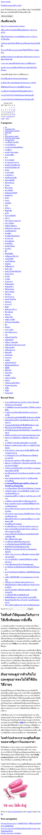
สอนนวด (8, 302)
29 (10, 116)
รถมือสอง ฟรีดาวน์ (11, 256)
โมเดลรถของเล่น (11, 385)
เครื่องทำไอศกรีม (11, 337)
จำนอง (7, 185)
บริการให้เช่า (9, 223)
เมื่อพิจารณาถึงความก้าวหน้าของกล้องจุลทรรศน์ (22, 435)
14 (8, 112)
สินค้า (7, 307)
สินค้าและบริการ (11, 309)
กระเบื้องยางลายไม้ (12, 142)
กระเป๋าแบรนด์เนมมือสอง (14, 147)
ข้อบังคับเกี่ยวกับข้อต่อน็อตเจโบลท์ (17, 547)
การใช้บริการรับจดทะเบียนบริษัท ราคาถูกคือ (21, 443)
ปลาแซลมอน (9, 241)
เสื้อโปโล (8, 370)
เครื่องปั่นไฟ (9, 340)
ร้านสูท (7, 279)
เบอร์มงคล (8, 355)
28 (8, 116)
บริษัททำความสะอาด (12, 228)
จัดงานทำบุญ (9, 183)
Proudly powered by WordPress (11, 833)
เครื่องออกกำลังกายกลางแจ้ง (15, 345)
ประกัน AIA (9, 238)
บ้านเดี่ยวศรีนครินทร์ (12, 236)
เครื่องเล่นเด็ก (9, 347)
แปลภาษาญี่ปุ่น (10, 378)
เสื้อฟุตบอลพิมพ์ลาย (12, 365)
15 (10, 112)
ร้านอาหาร (9, 281)
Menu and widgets (7, 16)
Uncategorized (9, 140)
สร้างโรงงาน (9, 297)
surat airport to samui (11, 136)
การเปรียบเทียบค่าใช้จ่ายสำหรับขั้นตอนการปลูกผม (23, 488)
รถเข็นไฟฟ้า (9, 259)
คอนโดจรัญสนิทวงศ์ (12, 167)
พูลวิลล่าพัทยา (10, 246)
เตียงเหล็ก (8, 352)
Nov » (8, 118)
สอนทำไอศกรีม (10, 299)
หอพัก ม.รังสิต (10, 319)
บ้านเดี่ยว (8, 233)
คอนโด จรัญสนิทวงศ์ (12, 165)
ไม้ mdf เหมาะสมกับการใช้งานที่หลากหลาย (20, 460)
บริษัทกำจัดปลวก (11, 226)
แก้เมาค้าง (8, 373)
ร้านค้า (7, 276)
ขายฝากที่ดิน (9, 155)
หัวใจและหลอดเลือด (12, 322)
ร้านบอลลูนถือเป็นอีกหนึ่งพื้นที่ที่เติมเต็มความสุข (22, 425)
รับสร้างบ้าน (9, 274)
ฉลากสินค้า (9, 190)
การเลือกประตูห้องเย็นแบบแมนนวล (17, 541)
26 (4, 116)
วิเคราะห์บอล (9, 292)
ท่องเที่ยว (8, 203)
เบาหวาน (8, 357)
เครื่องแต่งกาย (10, 350)
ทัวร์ (6, 205)
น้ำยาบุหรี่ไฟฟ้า (10, 216)
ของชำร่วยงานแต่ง (11, 152)
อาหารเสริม (9, 330)
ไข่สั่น (7, 388)
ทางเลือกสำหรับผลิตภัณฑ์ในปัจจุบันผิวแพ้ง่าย (17, 91)
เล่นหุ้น (7, 360)
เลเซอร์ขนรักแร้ (10, 362)
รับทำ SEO (8, 269)
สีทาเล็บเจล (9, 312)
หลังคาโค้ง (9, 317)
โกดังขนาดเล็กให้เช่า (12, 383)
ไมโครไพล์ (9, 393)
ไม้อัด (7, 390)
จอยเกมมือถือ (10, 180)
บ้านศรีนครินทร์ (10, 231)
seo (6, 134)
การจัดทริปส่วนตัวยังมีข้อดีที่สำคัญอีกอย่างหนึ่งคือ (22, 417)
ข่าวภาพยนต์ (9, 160)
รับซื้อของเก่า (9, 266)
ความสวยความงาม (12, 162)
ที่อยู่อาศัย (8, 210)
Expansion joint (10, 129)
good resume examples (12, 131)
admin (29, 811)
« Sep (2, 118)
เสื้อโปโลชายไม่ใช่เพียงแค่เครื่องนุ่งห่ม (18, 427)
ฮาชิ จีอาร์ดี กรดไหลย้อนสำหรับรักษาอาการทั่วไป (18, 83)
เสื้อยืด (7, 368)
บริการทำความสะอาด (13, 221)
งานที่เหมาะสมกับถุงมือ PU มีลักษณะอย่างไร (21, 501)
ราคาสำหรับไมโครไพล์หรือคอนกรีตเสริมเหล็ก (17, 95)
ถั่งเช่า (7, 198)
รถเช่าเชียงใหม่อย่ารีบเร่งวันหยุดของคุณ (19, 564)
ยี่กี (6, 251)
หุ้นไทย (7, 327)
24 (14, 114)
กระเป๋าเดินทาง (10, 145)
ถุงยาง (7, 200)
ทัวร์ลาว (8, 208)
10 (14, 110)
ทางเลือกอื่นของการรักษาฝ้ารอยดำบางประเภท (21, 526)
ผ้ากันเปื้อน (9, 243)
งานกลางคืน (9, 172)
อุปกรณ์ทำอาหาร (11, 332)
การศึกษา (8, 150)
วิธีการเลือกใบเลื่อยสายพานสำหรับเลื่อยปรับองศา (22, 605)
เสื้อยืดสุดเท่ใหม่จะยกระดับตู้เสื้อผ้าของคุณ (16, 87)
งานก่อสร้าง (9, 175)
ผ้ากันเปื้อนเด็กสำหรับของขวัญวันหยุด (14, 78)
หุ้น (6, 324)
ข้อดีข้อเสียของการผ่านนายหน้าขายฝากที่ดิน (21, 597)
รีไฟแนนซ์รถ (9, 284)
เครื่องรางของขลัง (11, 342)
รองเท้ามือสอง (10, 261)
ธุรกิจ (7, 213)
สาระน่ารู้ (8, 304)
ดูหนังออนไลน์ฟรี (11, 193)
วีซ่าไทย (8, 294)
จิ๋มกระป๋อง (9, 188)
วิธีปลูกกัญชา (9, 289)
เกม (6, 335)
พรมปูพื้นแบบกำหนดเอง (13, 524)
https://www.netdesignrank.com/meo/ (13, 26)
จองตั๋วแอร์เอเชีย (11, 177)
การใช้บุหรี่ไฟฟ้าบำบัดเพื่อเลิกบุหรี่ (17, 595)
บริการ (7, 218)
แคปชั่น (7, 375)
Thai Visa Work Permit (12, 138)
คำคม (7, 170)
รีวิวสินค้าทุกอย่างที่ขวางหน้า (11, 5)
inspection (8, 132)
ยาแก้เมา (8, 248)
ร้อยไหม (8, 264)
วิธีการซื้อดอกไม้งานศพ (13, 539)
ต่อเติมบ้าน (9, 195)
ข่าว (6, 157)
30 (12, 116)
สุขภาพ (7, 314)
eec (6, 127)
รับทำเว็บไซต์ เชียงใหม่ (13, 271)
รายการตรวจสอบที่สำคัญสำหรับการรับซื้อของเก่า (18, 63)
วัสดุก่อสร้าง (9, 286)
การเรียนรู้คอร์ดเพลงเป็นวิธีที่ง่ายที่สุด (18, 544)
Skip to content (5, 2)
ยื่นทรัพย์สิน (9, 254)
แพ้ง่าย (7, 380)
